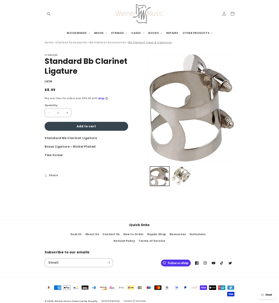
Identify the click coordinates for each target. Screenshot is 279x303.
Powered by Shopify (85, 301)
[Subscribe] (108, 262)
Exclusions (198, 234)
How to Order (133, 234)
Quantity (51, 105)
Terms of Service (152, 241)
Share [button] (53, 175)
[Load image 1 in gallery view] (159, 176)
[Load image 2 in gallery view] (181, 176)
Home (49, 42)
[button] (49, 14)
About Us (92, 234)
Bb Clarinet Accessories (108, 42)
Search (76, 234)
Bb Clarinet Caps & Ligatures (150, 42)
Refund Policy (124, 241)
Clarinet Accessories (71, 42)
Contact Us (111, 234)
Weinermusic (63, 301)
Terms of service (135, 300)
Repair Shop (156, 234)
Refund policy (111, 300)
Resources (178, 234)
